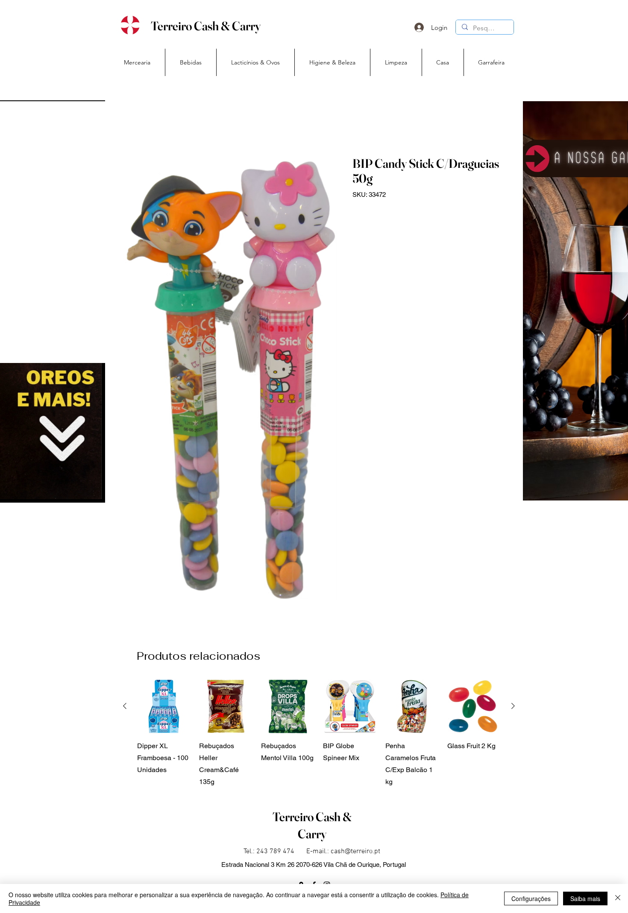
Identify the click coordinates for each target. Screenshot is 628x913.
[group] (319, 733)
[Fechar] (618, 898)
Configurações (531, 898)
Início (132, 124)
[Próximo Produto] (513, 706)
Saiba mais (585, 898)
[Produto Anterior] (125, 706)
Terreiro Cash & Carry (206, 25)
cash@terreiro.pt (355, 851)
